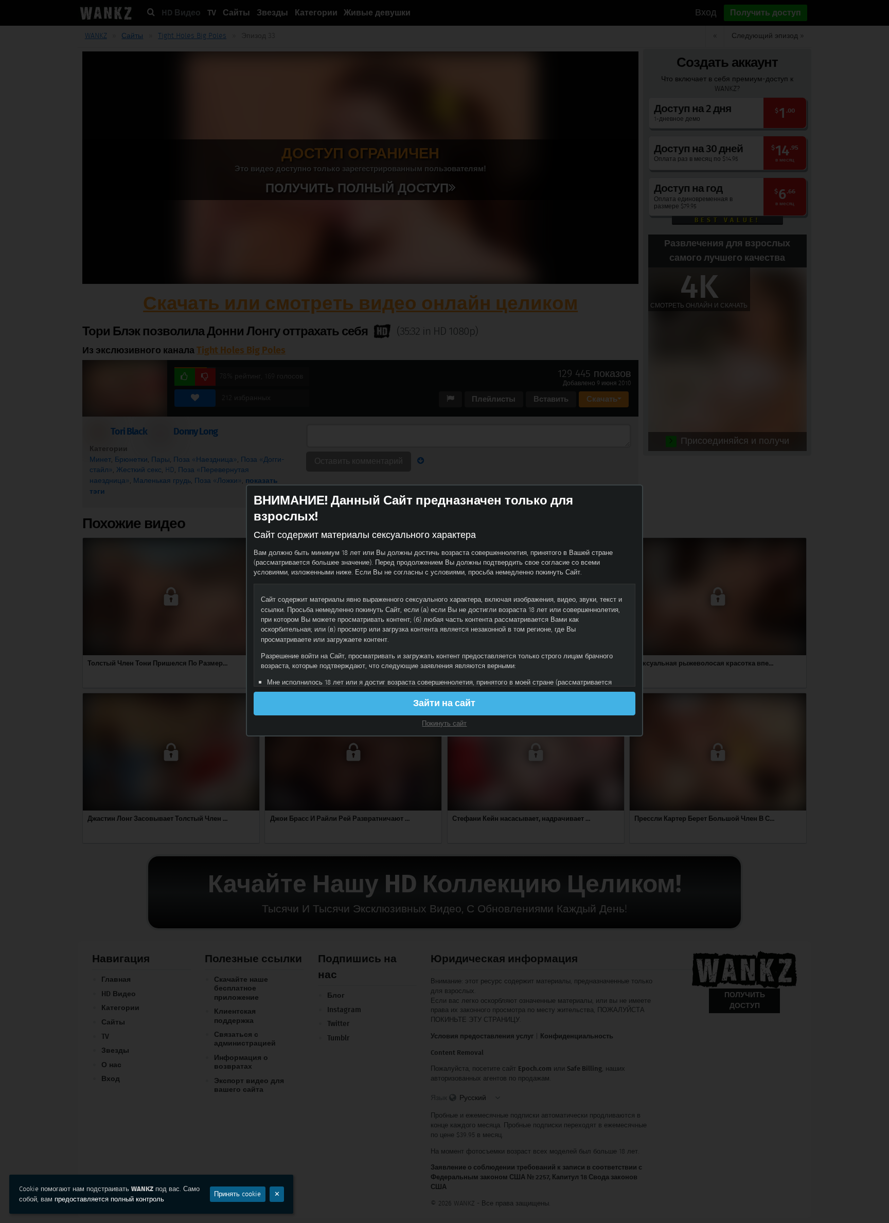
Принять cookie (237, 1194)
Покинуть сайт (444, 723)
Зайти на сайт (444, 703)
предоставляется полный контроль (109, 1199)
